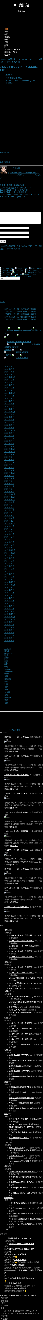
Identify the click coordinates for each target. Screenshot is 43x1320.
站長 (6, 32)
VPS (6, 667)
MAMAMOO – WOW (17, 1124)
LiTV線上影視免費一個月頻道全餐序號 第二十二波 (19, 194)
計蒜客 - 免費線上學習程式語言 (12, 185)
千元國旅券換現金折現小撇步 (20, 1060)
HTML (6, 651)
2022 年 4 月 (9, 441)
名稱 (31, 228)
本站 (6, 34)
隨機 (6, 39)
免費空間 (13, 78)
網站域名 (7, 697)
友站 (6, 45)
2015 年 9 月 (9, 622)
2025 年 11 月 (9, 377)
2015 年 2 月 (9, 638)
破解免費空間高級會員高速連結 (19, 342)
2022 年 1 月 (9, 446)
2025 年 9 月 (9, 380)
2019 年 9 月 (9, 502)
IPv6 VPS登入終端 (16, 989)
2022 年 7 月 (9, 436)
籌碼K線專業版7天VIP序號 (19, 1055)
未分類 (7, 692)
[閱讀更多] (14, 751)
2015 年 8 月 (9, 625)
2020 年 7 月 (9, 478)
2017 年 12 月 (9, 550)
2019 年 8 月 (9, 505)
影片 (6, 684)
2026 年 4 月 (9, 372)
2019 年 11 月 (9, 497)
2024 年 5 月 (9, 401)
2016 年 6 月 (9, 598)
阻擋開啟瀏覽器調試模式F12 (20, 1087)
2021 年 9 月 (9, 454)
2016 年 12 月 (9, 582)
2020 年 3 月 (9, 486)
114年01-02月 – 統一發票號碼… (16, 888)
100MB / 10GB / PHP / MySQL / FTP (14, 190)
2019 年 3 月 (9, 516)
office (6, 657)
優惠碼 (7, 674)
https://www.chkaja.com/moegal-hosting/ (23, 173)
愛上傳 (7, 55)
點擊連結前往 (5, 153)
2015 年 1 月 (9, 641)
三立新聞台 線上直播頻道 (19, 1132)
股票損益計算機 (10, 52)
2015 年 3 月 (9, 635)
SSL (6, 663)
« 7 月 (2, 302)
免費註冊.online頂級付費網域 (20, 1076)
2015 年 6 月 (9, 630)
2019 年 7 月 (9, 508)
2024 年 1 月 (9, 409)
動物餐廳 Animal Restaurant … (22, 1238)
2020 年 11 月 (9, 473)
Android (7, 649)
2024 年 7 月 (9, 398)
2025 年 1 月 (9, 390)
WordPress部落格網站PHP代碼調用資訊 (25, 1219)
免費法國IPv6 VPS (16, 1007)
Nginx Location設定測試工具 (20, 1161)
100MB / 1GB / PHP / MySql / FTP (13, 192)
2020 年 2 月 (9, 489)
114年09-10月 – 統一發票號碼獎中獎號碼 (20, 319)
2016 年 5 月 (9, 601)
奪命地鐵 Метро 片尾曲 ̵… (19, 1138)
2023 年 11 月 (9, 412)
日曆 (6, 42)
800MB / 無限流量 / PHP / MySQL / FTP (16, 59)
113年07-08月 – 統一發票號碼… (21, 973)
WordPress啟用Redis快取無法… (22, 1214)
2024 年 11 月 (9, 393)
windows (7, 669)
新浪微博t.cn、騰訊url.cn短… (20, 1193)
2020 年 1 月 (9, 492)
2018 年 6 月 (9, 534)
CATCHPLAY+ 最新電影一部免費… (23, 1119)
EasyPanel (10, 81)
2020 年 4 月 (9, 484)
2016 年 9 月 (9, 590)
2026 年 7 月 (9, 366)
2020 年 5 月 (9, 481)
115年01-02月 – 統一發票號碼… (16, 775)
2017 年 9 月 (9, 558)
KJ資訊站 (21, 5)
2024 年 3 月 (9, 406)
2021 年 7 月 (9, 457)
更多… (7, 1229)
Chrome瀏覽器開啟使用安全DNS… (23, 978)
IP (5, 47)
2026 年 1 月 (9, 374)
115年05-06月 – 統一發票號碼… (16, 737)
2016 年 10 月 (9, 587)
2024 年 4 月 (9, 404)
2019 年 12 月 (9, 494)
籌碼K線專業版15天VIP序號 (20, 1071)
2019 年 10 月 (9, 500)
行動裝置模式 (14, 730)
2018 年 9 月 (9, 526)
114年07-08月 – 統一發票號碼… (16, 831)
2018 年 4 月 (9, 540)
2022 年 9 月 (9, 433)
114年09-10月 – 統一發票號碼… (16, 812)
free (16, 81)
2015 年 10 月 (9, 619)
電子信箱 (32, 232)
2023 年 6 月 (9, 420)
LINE (6, 655)
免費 (7, 78)
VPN (6, 665)
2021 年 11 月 (9, 449)
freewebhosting (25, 81)
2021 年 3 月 (9, 468)
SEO (6, 661)
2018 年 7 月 (9, 532)
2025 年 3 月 (9, 388)
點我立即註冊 (5, 162)
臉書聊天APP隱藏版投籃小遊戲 (21, 1108)
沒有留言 (9, 83)
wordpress (8, 671)
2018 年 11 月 (9, 524)
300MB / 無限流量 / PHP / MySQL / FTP (15, 188)
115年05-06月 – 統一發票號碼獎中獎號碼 (20, 309)
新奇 (6, 690)
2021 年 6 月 (9, 460)
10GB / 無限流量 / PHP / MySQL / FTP (24, 983)
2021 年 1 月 (9, 470)
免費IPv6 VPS (14, 1010)
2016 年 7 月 (9, 595)
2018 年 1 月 (9, 548)
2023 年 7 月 (9, 417)
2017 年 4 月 (9, 571)
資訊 (20, 78)
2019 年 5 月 (9, 510)
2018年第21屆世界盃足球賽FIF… (22, 1127)
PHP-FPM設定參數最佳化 (19, 1203)
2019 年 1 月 (9, 518)
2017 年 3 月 (9, 574)
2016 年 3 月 (9, 606)
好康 (6, 682)
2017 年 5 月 (9, 569)
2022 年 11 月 (9, 430)
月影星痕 (8, 75)
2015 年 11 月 (9, 617)
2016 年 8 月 (9, 593)
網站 (31, 237)
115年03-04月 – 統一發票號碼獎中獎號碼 (20, 311)
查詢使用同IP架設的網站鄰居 (20, 1177)
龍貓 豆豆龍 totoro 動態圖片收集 (21, 1098)
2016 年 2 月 (9, 609)
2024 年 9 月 (9, 396)
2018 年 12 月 (9, 521)
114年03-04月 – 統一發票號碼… (16, 869)
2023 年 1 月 (9, 428)
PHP (6, 659)
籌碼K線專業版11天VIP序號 (20, 1066)
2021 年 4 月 (9, 465)
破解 (6, 695)
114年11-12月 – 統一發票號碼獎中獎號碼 (20, 317)
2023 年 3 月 (9, 422)
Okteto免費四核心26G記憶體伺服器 (23, 1002)
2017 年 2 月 (9, 577)
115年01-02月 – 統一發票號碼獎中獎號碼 (20, 314)
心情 (6, 687)
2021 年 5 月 (9, 462)
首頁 (6, 29)
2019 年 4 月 (9, 513)
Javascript (8, 653)
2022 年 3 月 (9, 444)
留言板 (7, 37)
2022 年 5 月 (9, 438)
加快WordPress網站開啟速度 (20, 1224)
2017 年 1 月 (9, 579)
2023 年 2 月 (9, 425)
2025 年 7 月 (9, 382)
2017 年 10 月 (9, 556)
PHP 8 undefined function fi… (20, 1208)
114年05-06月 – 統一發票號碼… (16, 850)
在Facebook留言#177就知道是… (22, 1103)
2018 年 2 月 (9, 545)
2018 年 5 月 (9, 537)
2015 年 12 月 (9, 614)
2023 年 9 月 (9, 414)
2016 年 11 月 (9, 585)
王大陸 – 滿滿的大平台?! (18, 1092)
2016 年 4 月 (9, 603)
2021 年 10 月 (9, 452)
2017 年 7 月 (9, 563)
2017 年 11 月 (9, 553)
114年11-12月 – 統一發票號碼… (16, 794)
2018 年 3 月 (9, 542)
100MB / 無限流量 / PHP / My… (21, 1013)
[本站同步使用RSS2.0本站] (21, 13)
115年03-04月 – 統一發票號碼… (16, 756)
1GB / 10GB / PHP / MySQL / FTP (13, 197)
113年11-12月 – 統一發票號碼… (16, 907)
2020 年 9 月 (9, 476)
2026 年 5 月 (9, 369)
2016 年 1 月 (9, 611)
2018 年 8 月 (9, 529)
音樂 (6, 703)
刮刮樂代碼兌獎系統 (12, 49)
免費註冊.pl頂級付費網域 (18, 1188)
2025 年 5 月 (9, 385)
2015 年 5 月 (9, 633)
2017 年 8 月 (9, 561)
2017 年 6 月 (9, 566)
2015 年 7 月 (9, 627)
